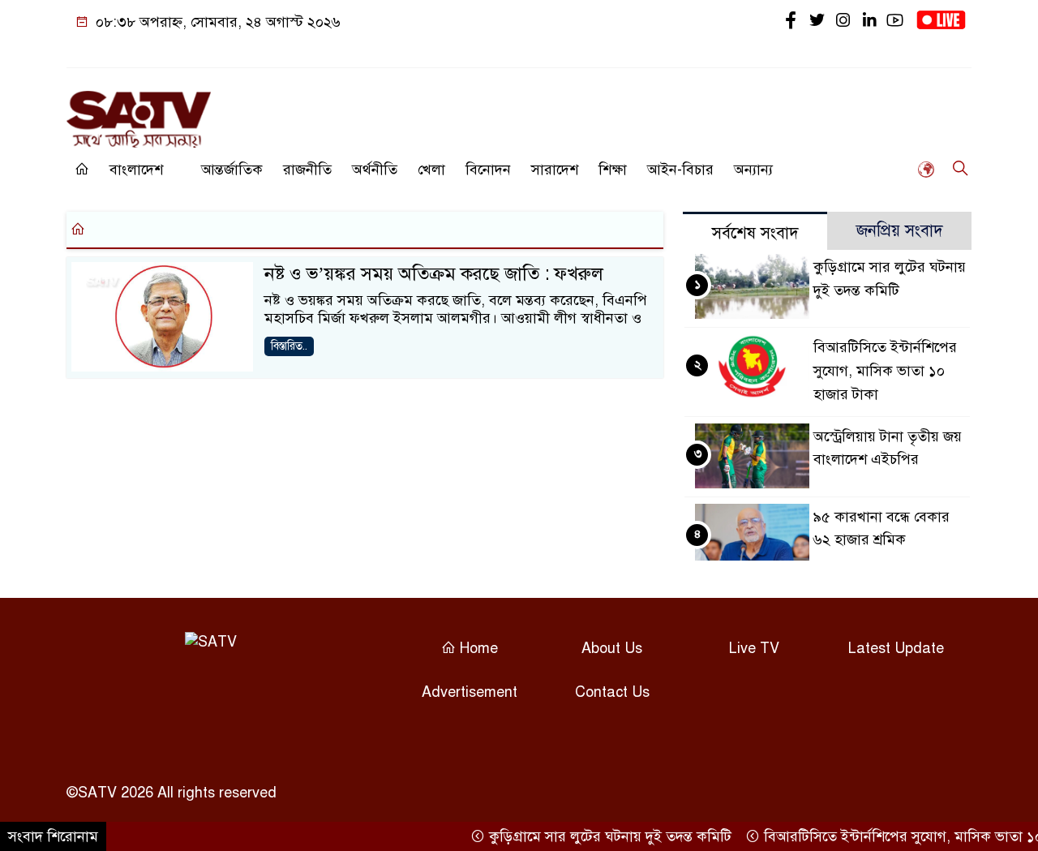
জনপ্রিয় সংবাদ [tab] (899, 231)
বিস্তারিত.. (289, 346)
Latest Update (896, 648)
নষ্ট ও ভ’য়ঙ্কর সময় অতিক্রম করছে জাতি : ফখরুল (433, 274)
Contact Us (612, 692)
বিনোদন (488, 169)
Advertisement (469, 692)
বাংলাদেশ (136, 169)
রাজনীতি (307, 169)
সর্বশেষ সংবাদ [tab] (755, 233)
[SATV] (138, 112)
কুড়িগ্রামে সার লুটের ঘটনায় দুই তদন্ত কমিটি (597, 836)
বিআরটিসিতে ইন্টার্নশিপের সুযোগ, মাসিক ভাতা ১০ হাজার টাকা (885, 370)
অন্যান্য (753, 169)
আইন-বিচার (680, 169)
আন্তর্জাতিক (232, 169)
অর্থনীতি (374, 169)
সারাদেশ (554, 169)
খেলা (431, 169)
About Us (611, 648)
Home (477, 648)
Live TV (754, 648)
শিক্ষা (612, 169)
